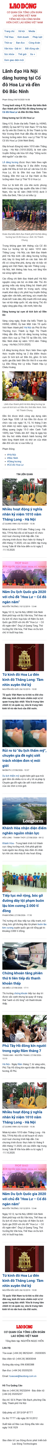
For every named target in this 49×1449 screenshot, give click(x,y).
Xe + (32, 54)
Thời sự (8, 42)
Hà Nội (27, 327)
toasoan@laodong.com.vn (22, 1376)
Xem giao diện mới (14, 60)
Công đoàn (34, 42)
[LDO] (24, 492)
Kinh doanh (23, 37)
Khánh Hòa (8, 843)
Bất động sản (32, 48)
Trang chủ (9, 31)
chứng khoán (20, 993)
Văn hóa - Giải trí (12, 48)
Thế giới (22, 54)
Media (32, 31)
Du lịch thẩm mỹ (10, 775)
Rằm (20, 1064)
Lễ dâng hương (10, 162)
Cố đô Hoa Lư (9, 112)
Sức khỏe (9, 54)
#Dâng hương (14, 461)
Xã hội (21, 31)
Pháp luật (37, 37)
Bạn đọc (20, 42)
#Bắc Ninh (12, 458)
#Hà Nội (11, 454)
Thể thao (9, 37)
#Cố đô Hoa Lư (15, 464)
